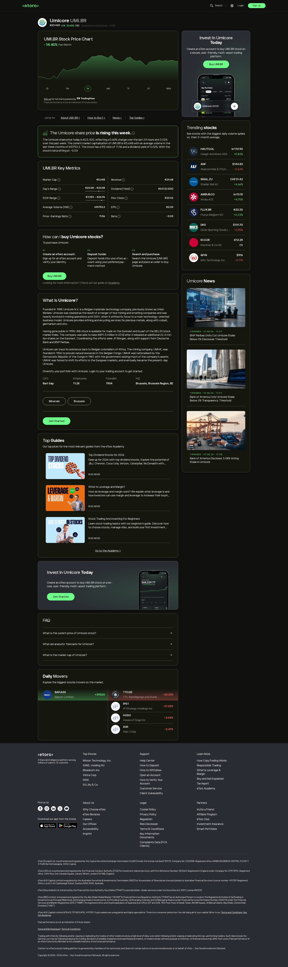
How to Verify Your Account (151, 781)
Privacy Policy (148, 814)
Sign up (257, 5)
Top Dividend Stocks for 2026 (106, 454)
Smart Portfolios (207, 828)
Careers (87, 819)
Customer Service (151, 788)
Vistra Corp (89, 775)
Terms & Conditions (152, 828)
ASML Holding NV (94, 765)
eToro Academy (206, 788)
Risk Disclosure (149, 823)
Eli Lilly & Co (90, 784)
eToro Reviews (91, 814)
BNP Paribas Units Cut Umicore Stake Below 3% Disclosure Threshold (212, 337)
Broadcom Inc (91, 770)
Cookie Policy (148, 809)
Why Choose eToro (94, 809)
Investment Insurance (210, 823)
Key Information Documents (149, 835)
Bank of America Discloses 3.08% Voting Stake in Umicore (214, 460)
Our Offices (89, 823)
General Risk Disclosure (49, 929)
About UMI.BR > (70, 117)
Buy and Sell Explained (210, 778)
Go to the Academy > (108, 550)
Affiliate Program (207, 814)
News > (117, 117)
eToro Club (203, 819)
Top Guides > (137, 117)
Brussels (79, 401)
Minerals (54, 401)
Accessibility (90, 828)
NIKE (86, 779)
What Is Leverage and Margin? (106, 486)
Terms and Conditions (231, 912)
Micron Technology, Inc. (97, 760)
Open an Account (150, 775)
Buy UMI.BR (216, 64)
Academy (113, 282)
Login (241, 5)
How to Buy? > (96, 117)
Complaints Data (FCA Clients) (153, 844)
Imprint (87, 833)
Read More (94, 474)
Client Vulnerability (151, 793)
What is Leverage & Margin (209, 772)
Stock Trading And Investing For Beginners (114, 518)
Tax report (203, 783)
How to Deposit (149, 765)
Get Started (56, 421)
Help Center (147, 760)
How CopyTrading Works (212, 760)
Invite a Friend (205, 809)
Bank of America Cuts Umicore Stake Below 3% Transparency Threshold (212, 398)
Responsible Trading (209, 765)
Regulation (146, 819)
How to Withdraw (150, 770)
